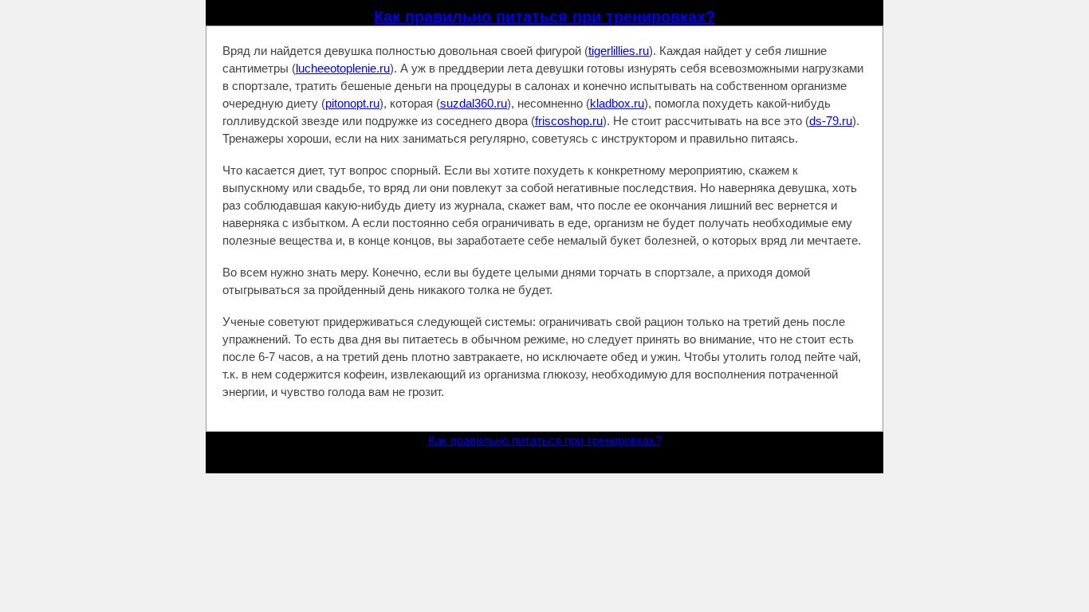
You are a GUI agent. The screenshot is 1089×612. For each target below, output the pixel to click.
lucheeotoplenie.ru (343, 68)
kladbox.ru (617, 103)
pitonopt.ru (352, 103)
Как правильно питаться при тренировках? (544, 17)
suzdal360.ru (473, 103)
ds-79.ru (830, 121)
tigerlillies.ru (618, 50)
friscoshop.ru (569, 121)
